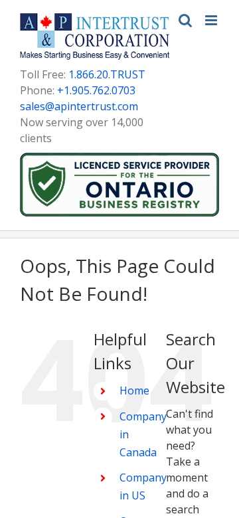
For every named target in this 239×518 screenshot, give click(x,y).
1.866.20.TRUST (106, 74)
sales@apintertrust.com (79, 106)
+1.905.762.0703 (96, 90)
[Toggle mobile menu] (212, 20)
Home (134, 390)
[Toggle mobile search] (185, 20)
